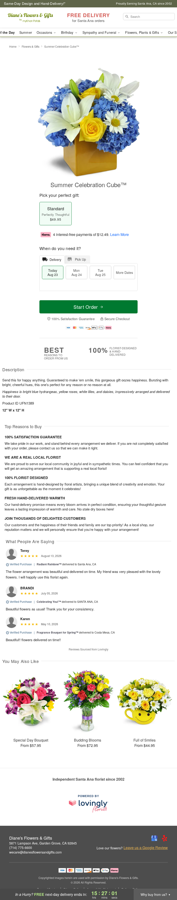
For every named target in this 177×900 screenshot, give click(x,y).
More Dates (124, 272)
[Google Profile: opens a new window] (154, 838)
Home (13, 46)
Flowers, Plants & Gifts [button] (142, 32)
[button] (165, 880)
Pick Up (80, 259)
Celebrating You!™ (49, 602)
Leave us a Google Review (146, 847)
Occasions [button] (45, 32)
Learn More (119, 234)
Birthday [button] (67, 32)
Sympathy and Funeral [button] (100, 32)
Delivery (55, 259)
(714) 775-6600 (20, 847)
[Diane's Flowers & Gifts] (30, 17)
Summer (25, 32)
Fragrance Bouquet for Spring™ (57, 632)
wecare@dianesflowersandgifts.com (35, 852)
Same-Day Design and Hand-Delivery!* (35, 3)
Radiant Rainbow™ (49, 564)
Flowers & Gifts (30, 46)
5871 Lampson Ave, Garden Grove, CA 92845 (43, 843)
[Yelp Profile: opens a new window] (164, 838)
